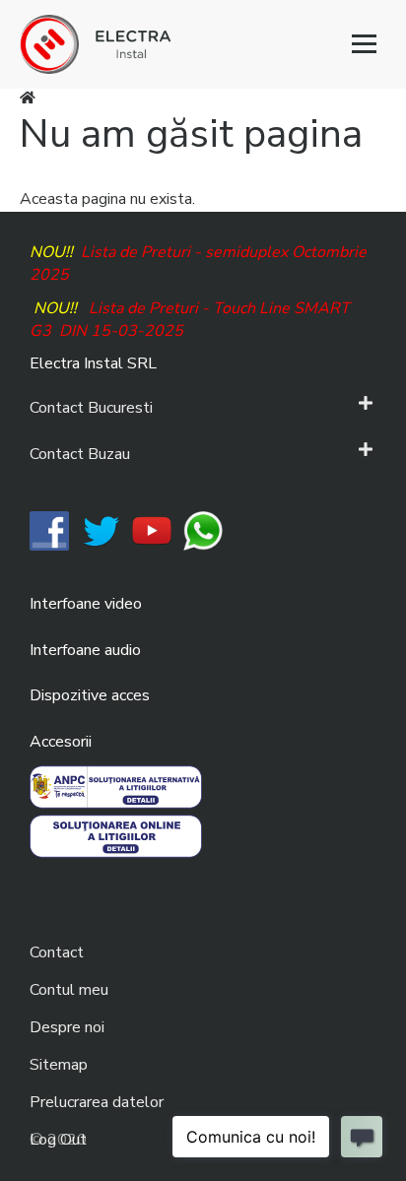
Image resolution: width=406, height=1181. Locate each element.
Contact (57, 952)
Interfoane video (86, 604)
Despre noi (67, 1027)
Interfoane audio (85, 650)
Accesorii (61, 742)
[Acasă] (203, 44)
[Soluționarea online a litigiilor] (116, 835)
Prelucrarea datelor (97, 1102)
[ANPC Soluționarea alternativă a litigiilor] (116, 786)
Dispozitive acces (90, 695)
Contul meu (69, 990)
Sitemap (59, 1065)
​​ (49, 530)
